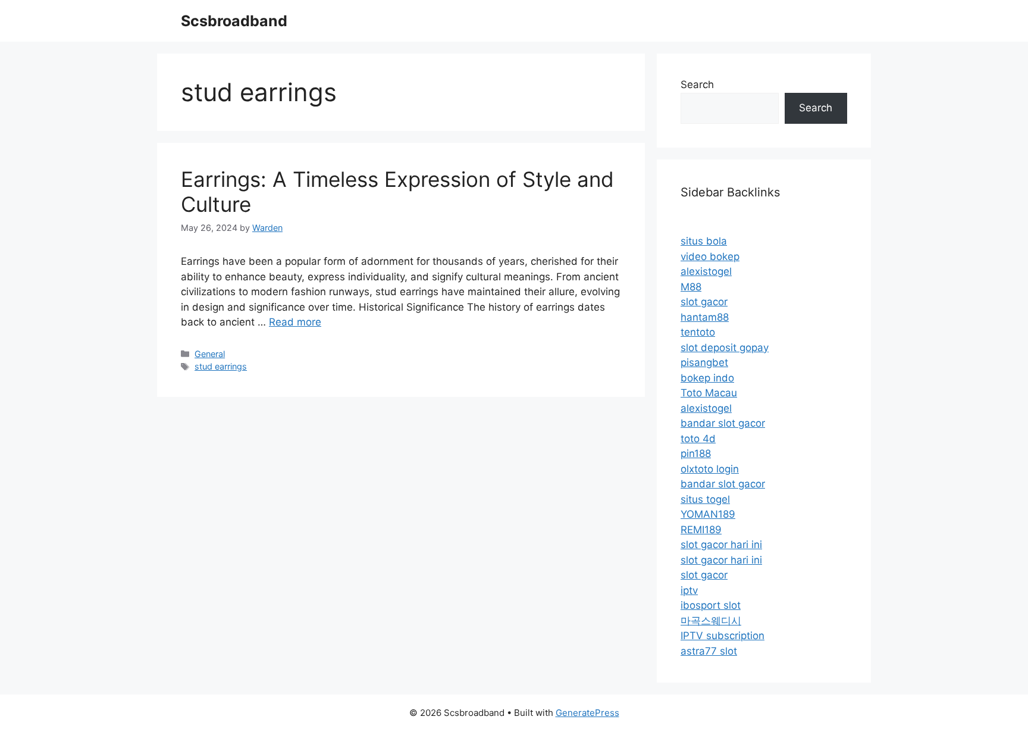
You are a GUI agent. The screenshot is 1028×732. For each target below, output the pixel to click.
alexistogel (706, 271)
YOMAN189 (708, 514)
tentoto (698, 332)
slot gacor (704, 302)
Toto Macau (709, 393)
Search (697, 84)
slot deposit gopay (725, 348)
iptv (689, 590)
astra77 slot (709, 651)
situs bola (704, 241)
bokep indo (707, 378)
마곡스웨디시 (711, 621)
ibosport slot (711, 605)
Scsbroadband (234, 21)
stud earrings (221, 366)
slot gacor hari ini (721, 544)
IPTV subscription (722, 636)
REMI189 (701, 530)
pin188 (696, 453)
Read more (295, 322)
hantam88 (705, 317)
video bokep (710, 256)
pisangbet (704, 362)
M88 (691, 287)
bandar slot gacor (723, 423)
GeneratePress (587, 712)
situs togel (705, 499)
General (210, 354)
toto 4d (698, 439)
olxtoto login (710, 469)
